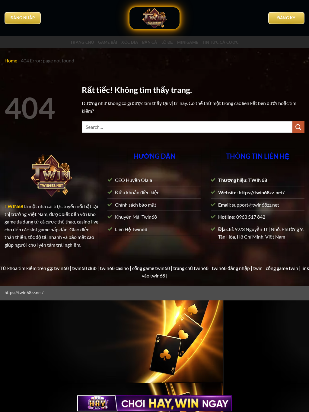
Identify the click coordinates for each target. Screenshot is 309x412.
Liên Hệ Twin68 (131, 229)
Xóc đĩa (129, 42)
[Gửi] (298, 127)
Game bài (107, 42)
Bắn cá (149, 42)
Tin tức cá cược (220, 42)
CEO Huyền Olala (133, 180)
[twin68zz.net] (154, 18)
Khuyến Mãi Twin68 (136, 217)
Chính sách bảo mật (135, 205)
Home (11, 60)
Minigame (187, 42)
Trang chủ (82, 42)
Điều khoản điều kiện (137, 192)
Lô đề (167, 42)
